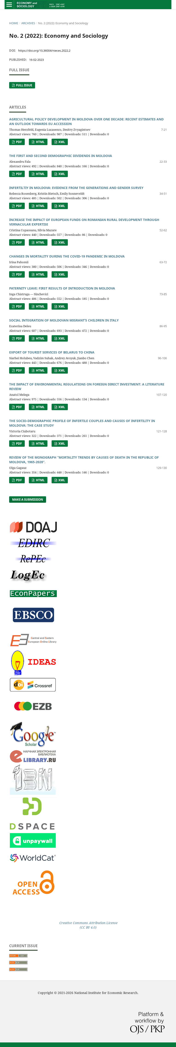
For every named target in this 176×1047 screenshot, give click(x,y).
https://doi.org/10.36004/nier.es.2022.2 (44, 50)
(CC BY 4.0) (88, 927)
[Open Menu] (9, 4)
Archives (28, 23)
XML (61, 142)
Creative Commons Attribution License (88, 923)
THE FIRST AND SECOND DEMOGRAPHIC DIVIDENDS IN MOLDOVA (60, 156)
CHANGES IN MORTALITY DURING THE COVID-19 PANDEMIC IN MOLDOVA (67, 256)
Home (13, 23)
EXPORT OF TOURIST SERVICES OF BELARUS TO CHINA (51, 352)
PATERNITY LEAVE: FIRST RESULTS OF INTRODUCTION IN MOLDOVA (62, 288)
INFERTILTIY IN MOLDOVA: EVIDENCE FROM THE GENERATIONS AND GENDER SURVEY (76, 188)
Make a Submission (27, 499)
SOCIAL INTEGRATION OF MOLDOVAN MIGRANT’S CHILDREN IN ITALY (64, 320)
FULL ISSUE (23, 85)
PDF (18, 142)
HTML (39, 142)
